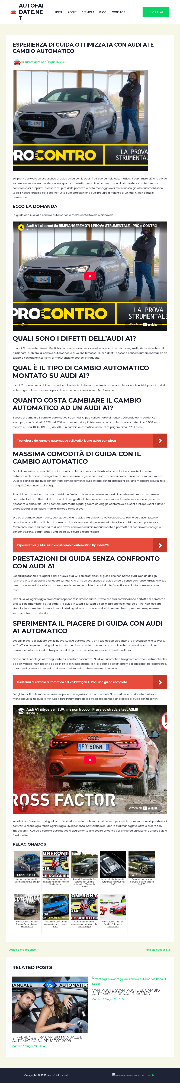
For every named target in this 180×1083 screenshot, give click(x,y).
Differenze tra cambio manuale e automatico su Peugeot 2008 (47, 1039)
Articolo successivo (160, 949)
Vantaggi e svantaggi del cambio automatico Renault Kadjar (126, 992)
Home (59, 12)
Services (88, 12)
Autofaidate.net (31, 12)
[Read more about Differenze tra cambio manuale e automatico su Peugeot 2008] (50, 1005)
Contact (118, 12)
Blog (103, 12)
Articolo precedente (21, 949)
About (72, 12)
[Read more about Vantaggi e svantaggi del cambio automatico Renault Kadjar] (130, 981)
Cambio (17, 1046)
